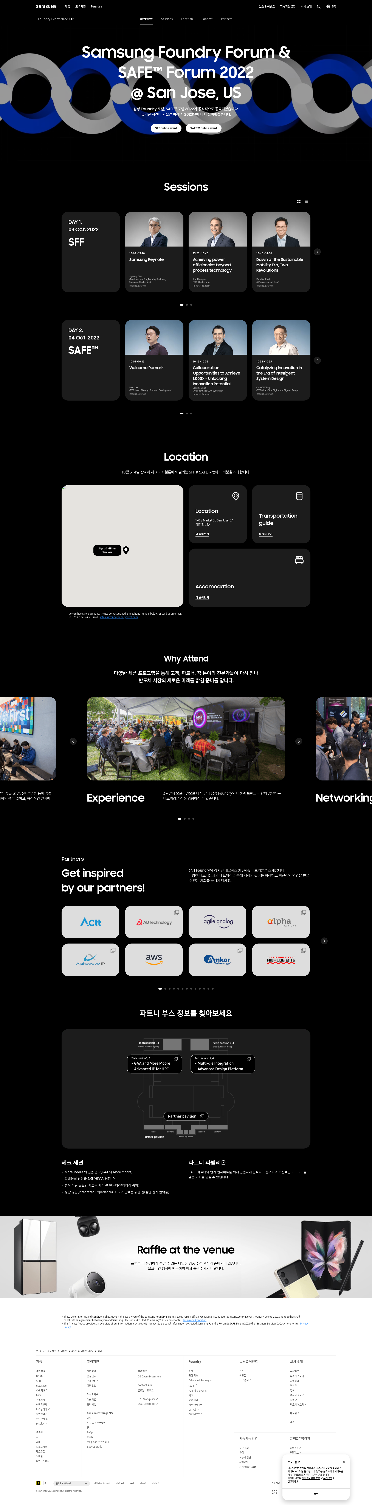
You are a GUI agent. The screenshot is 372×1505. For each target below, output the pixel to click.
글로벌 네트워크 (145, 1390)
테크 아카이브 (195, 1405)
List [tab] (306, 201)
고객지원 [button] (80, 6)
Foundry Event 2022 (53, 19)
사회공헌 (243, 1462)
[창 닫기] (344, 1462)
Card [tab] (299, 201)
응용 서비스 (194, 1400)
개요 (89, 1418)
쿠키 (132, 1483)
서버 (38, 1442)
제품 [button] (67, 6)
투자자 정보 (296, 1395)
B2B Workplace (146, 1399)
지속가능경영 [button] (288, 6)
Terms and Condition (194, 1320)
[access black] (38, 1483)
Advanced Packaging (200, 1380)
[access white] (45, 1483)
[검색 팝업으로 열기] (319, 7)
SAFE (193, 1386)
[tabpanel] (186, 313)
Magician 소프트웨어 (98, 1442)
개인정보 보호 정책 (311, 1478)
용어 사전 (91, 1404)
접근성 (143, 1483)
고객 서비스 (92, 1381)
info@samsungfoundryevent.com (119, 617)
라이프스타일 (42, 1461)
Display (40, 1423)
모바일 (39, 1456)
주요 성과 (244, 1448)
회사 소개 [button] (306, 6)
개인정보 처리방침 (102, 1483)
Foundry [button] (96, 6)
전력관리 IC (42, 1419)
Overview (146, 19)
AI (37, 1437)
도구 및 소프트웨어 (96, 1423)
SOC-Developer (146, 1404)
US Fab (193, 1409)
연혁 (292, 1390)
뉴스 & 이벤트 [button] (267, 6)
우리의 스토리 (297, 1376)
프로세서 (40, 1400)
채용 (292, 1422)
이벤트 (242, 1375)
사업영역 (294, 1381)
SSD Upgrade (94, 1446)
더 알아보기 (202, 534)
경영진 (293, 1386)
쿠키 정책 (327, 1478)
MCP (38, 1395)
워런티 (90, 1437)
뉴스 (241, 1371)
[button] (181, 305)
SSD (38, 1381)
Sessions (167, 19)
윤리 (292, 1400)
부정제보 (294, 1452)
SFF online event (166, 128)
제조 (191, 1395)
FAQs (90, 1432)
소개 (191, 1371)
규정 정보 (91, 1386)
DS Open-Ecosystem (149, 1376)
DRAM (39, 1376)
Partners (226, 19)
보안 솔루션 (42, 1414)
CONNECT (194, 1414)
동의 (316, 1494)
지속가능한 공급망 (248, 1467)
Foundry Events (197, 1390)
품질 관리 (91, 1376)
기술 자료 (91, 1400)
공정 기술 (193, 1375)
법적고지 (120, 1483)
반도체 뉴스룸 (297, 1404)
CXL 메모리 (42, 1390)
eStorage (41, 1386)
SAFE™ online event (203, 128)
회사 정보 (294, 1371)
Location (187, 19)
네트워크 (40, 1451)
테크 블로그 (245, 1380)
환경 (241, 1452)
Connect (207, 19)
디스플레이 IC (43, 1409)
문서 (89, 1427)
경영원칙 (294, 1448)
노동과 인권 (245, 1457)
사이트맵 (156, 1483)
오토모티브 (41, 1447)
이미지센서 (41, 1404)
